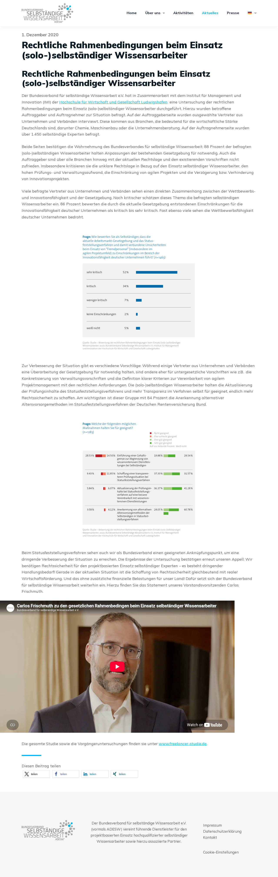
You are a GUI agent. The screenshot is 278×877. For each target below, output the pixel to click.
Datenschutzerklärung (222, 831)
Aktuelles (210, 13)
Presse (233, 13)
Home (132, 13)
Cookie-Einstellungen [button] (221, 852)
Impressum (212, 825)
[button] (36, 774)
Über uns (153, 13)
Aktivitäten (183, 13)
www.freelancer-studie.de (183, 743)
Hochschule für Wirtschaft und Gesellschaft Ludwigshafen (113, 102)
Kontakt (210, 837)
